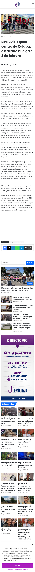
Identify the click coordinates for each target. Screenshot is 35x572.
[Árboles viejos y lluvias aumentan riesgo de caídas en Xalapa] (9, 456)
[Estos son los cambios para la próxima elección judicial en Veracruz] (6, 308)
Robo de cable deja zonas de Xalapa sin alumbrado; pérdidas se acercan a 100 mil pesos (25, 509)
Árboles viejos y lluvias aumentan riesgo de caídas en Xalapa (9, 464)
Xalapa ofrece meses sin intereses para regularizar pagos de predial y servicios (25, 420)
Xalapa (9, 36)
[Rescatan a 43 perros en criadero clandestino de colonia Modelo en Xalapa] (9, 433)
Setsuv (16, 242)
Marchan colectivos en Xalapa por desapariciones (22, 298)
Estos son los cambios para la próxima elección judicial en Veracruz (23, 308)
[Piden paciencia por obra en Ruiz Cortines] (9, 522)
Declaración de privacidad (15, 569)
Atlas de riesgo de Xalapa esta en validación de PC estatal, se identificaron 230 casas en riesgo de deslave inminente (24, 534)
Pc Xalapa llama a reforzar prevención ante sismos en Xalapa (25, 442)
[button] (32, 545)
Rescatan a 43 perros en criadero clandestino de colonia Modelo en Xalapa (8, 442)
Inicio (4, 36)
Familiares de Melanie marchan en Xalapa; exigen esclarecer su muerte (22, 317)
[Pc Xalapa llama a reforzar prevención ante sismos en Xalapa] (26, 433)
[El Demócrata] (17, 4)
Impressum (25, 569)
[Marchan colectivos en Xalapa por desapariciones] (6, 299)
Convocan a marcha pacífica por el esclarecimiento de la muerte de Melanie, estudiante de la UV (8, 486)
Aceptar (17, 565)
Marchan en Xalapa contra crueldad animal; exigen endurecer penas (17, 289)
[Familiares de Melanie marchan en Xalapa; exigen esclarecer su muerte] (6, 317)
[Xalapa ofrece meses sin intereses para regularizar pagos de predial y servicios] (26, 411)
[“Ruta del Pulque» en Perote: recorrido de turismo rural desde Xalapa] (9, 500)
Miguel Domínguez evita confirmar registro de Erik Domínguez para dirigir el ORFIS (22, 327)
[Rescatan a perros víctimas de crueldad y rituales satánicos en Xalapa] (26, 456)
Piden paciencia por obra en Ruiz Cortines (8, 530)
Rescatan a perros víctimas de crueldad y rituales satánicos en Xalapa (25, 464)
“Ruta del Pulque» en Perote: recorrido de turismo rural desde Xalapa (8, 508)
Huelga (11, 242)
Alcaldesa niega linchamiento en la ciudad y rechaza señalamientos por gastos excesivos (24, 486)
